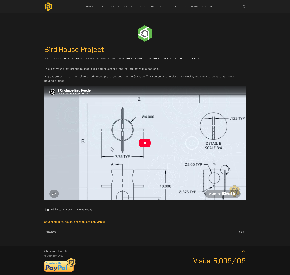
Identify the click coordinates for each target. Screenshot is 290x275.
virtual (101, 221)
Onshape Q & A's (160, 58)
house (68, 221)
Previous (50, 232)
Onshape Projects (134, 58)
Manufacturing (202, 7)
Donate (91, 7)
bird (60, 221)
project (90, 221)
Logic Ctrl (176, 7)
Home (78, 7)
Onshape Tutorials (186, 58)
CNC (139, 7)
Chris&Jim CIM (69, 58)
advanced (50, 221)
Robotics (156, 7)
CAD (114, 7)
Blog (104, 7)
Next (242, 232)
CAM (127, 7)
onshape (79, 221)
